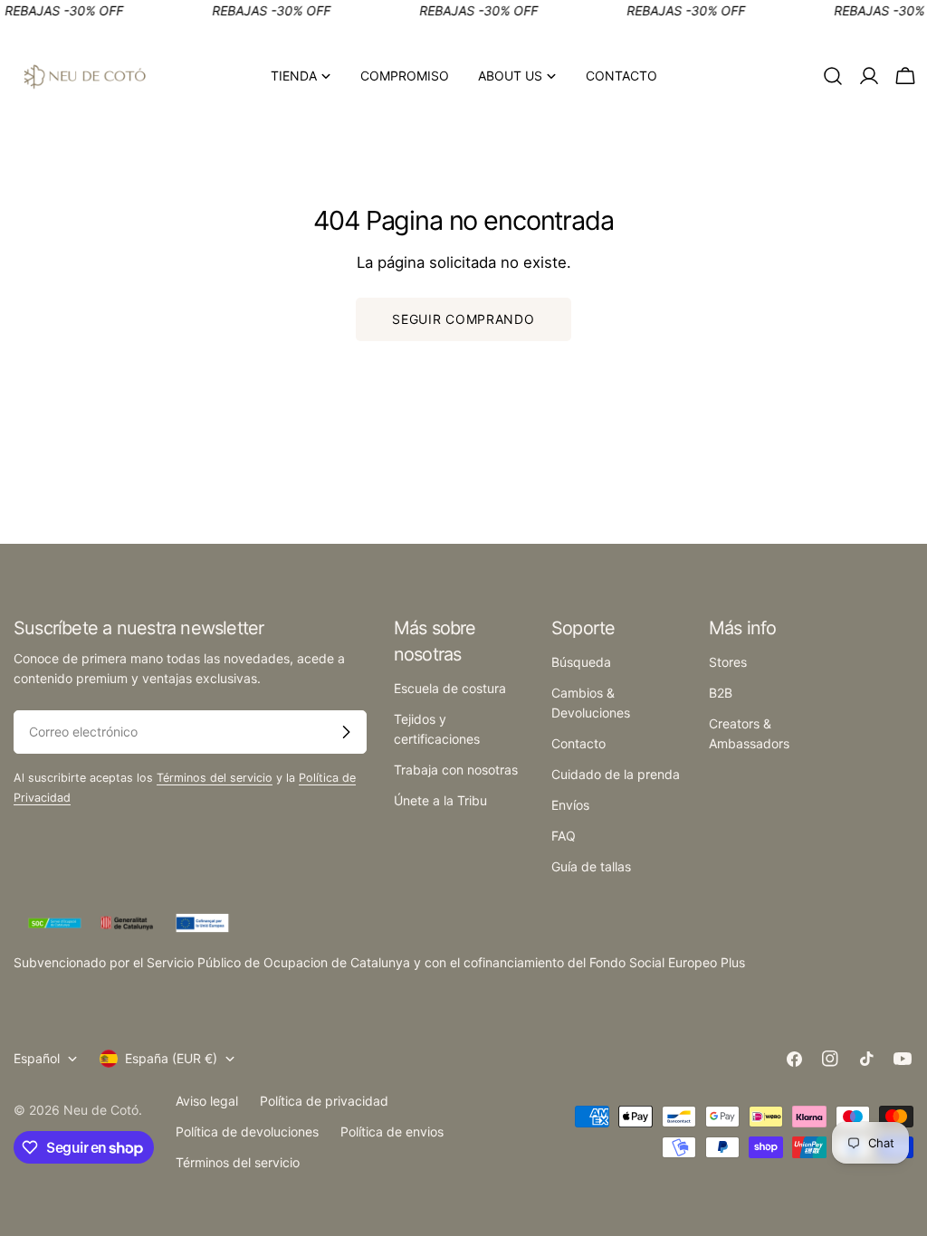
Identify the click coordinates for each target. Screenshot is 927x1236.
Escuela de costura (450, 688)
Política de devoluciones (247, 1131)
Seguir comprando (463, 319)
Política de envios (392, 1131)
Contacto (578, 743)
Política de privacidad (324, 1100)
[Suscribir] (346, 732)
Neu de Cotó (101, 1109)
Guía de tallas (591, 866)
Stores (728, 662)
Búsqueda (581, 662)
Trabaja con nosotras (456, 769)
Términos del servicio (214, 777)
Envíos (570, 805)
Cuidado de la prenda (615, 774)
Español (37, 1058)
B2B (720, 692)
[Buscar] (833, 76)
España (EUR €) (171, 1058)
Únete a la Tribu (440, 800)
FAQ (563, 835)
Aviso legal (207, 1100)
